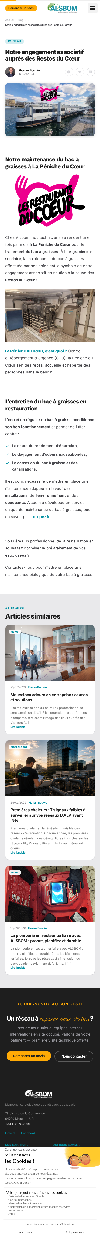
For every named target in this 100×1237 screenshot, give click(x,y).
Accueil (9, 20)
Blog (20, 20)
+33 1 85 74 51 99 (17, 1124)
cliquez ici (42, 516)
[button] (93, 8)
